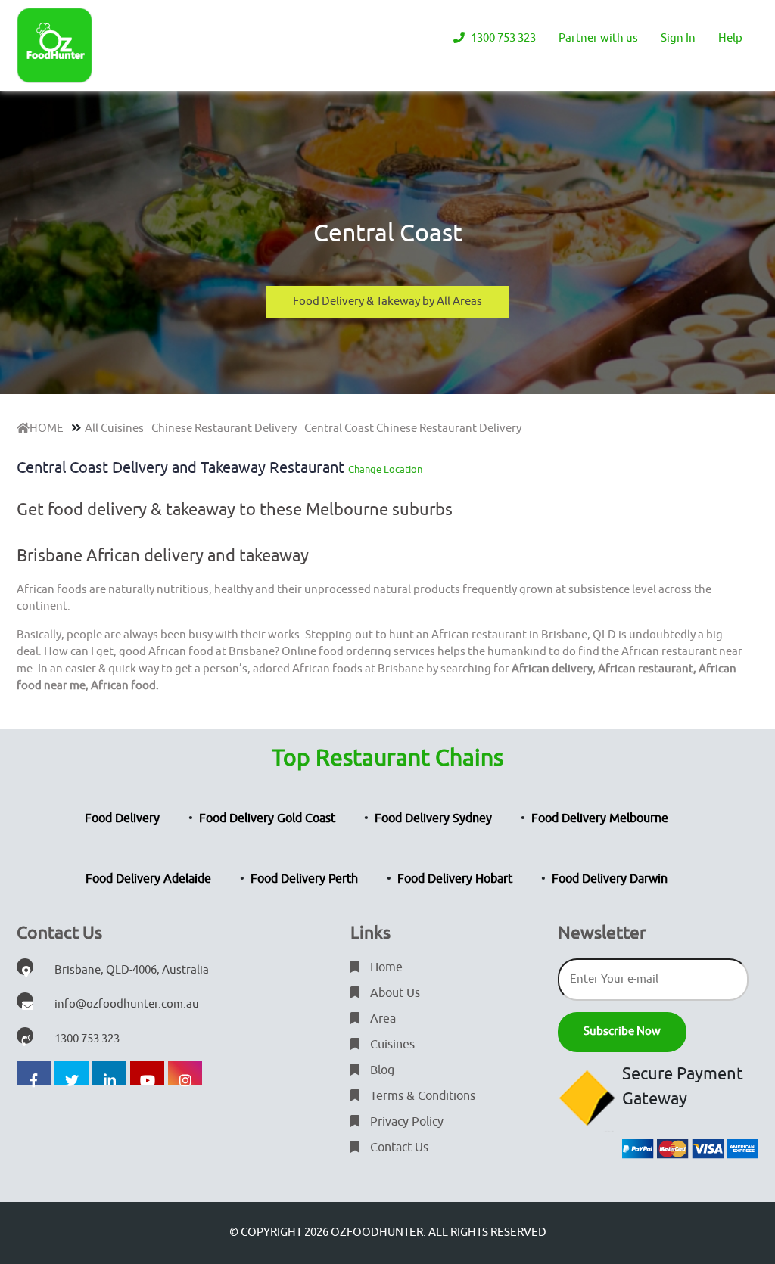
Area (381, 1018)
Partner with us (598, 38)
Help (730, 38)
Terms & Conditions (421, 1096)
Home (385, 967)
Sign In (678, 38)
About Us (393, 993)
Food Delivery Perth (304, 879)
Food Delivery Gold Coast (267, 818)
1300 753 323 (502, 38)
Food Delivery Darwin (610, 879)
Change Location (385, 469)
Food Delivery (122, 818)
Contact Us (397, 1147)
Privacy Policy (405, 1121)
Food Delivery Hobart (454, 879)
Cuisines (391, 1044)
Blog (380, 1070)
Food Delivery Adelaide (148, 879)
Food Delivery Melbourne (599, 818)
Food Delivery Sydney (433, 818)
